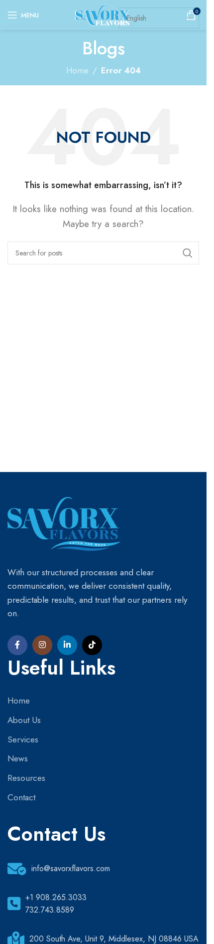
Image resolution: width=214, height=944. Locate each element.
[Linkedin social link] (67, 645)
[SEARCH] (187, 252)
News (17, 758)
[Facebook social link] (17, 645)
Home (77, 70)
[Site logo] (103, 14)
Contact (21, 797)
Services (22, 739)
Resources (26, 778)
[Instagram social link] (42, 645)
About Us (24, 720)
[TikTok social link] (92, 645)
